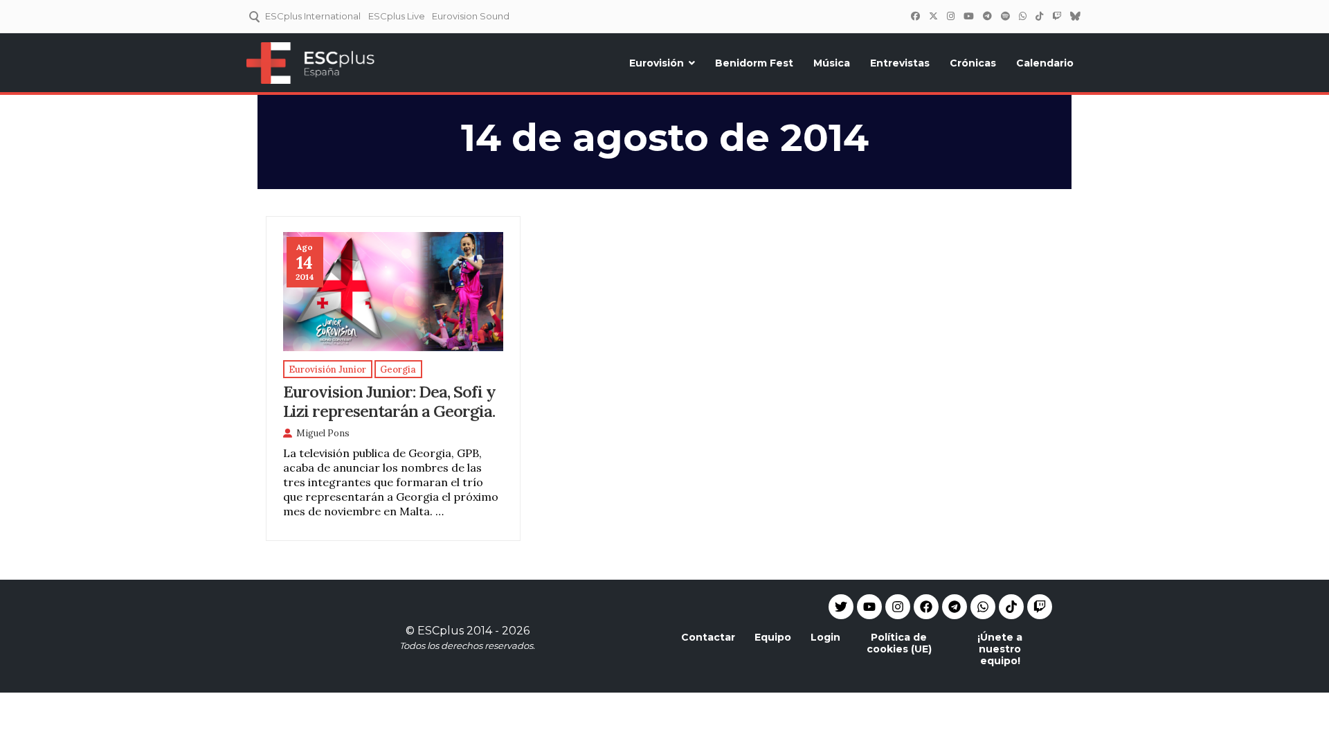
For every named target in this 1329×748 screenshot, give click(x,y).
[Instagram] (950, 15)
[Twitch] (1056, 15)
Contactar (708, 637)
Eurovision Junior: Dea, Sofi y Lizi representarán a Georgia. (389, 401)
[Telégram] (987, 15)
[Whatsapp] (982, 606)
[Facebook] (915, 15)
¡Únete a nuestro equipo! (999, 649)
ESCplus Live (396, 15)
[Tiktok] (1011, 606)
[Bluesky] (1075, 15)
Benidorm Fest (754, 63)
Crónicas (973, 63)
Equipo (772, 637)
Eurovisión (656, 63)
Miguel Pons (323, 433)
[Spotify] (1005, 15)
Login (825, 637)
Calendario (1045, 63)
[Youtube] (869, 606)
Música (831, 63)
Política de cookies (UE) (899, 643)
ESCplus (440, 630)
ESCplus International (313, 15)
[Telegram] (954, 606)
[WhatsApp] (1022, 15)
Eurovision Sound (470, 15)
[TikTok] (1039, 15)
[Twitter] (933, 15)
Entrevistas (900, 63)
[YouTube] (968, 15)
